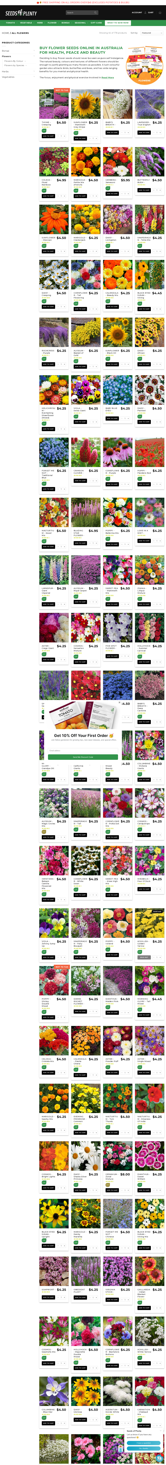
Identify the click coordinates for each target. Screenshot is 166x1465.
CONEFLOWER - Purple (112, 471)
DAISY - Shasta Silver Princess (80, 1176)
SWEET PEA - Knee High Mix (112, 881)
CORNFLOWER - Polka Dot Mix (112, 823)
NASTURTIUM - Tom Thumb (112, 1118)
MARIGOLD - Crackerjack (80, 238)
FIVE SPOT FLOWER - (111, 647)
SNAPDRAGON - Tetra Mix (144, 238)
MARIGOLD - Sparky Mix (48, 1117)
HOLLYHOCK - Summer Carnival (143, 648)
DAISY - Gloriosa (78, 1410)
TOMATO (10, 23)
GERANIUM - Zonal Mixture (112, 1176)
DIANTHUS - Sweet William (143, 1176)
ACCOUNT (137, 12)
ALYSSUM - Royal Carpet (80, 589)
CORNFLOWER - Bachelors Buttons (112, 1351)
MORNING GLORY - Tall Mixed (143, 1001)
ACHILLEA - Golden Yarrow (143, 943)
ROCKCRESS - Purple (48, 351)
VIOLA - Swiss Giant (80, 409)
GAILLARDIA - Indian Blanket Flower (143, 1293)
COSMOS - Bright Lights (48, 1175)
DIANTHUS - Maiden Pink (112, 1000)
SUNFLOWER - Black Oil (112, 351)
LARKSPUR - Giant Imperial (48, 590)
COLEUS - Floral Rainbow (47, 182)
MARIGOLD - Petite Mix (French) (80, 182)
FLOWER (52, 23)
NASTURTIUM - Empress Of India (143, 1118)
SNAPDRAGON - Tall (80, 822)
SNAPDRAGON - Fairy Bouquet (80, 943)
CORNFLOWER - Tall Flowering (80, 295)
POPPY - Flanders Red (144, 471)
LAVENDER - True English (143, 123)
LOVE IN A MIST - (142, 531)
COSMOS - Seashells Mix (49, 1350)
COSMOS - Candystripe (143, 822)
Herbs (5, 71)
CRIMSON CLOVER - (79, 471)
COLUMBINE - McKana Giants (143, 765)
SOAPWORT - (49, 1289)
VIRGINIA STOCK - (110, 1290)
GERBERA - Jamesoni (111, 181)
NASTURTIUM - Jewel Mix (48, 532)
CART (152, 12)
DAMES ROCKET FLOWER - (79, 1001)
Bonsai (5, 51)
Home (5, 33)
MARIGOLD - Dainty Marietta (80, 1234)
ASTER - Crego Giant (48, 647)
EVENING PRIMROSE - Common (80, 1118)
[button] (11, 23)
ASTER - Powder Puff (112, 1060)
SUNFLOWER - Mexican (48, 238)
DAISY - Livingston (111, 238)
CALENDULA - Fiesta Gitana (80, 1061)
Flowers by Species (14, 65)
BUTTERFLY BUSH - (143, 181)
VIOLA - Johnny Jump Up (48, 943)
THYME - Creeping (46, 123)
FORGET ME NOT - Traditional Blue (48, 474)
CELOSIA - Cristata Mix (48, 1060)
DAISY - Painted (141, 409)
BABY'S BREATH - (111, 123)
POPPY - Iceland (110, 942)
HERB (40, 23)
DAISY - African (141, 351)
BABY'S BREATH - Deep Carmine (142, 707)
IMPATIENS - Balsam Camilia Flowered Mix (48, 884)
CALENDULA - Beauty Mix (112, 294)
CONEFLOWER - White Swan (80, 881)
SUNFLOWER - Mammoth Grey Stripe (80, 124)
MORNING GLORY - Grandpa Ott (48, 765)
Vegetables (8, 77)
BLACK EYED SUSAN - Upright (48, 1234)
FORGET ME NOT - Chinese (112, 1234)
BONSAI (66, 23)
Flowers (6, 56)
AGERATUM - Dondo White (112, 1410)
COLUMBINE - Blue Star (48, 1410)
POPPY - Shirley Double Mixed (46, 1002)
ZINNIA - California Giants (78, 765)
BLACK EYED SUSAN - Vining (144, 295)
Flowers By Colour (13, 61)
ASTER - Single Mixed (143, 1060)
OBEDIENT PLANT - (79, 1290)
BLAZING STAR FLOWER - (79, 532)
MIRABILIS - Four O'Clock (143, 880)
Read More (108, 77)
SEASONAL (80, 23)
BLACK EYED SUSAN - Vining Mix (144, 1234)
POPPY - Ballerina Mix (112, 531)
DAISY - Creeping (46, 294)
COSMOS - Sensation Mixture (79, 648)
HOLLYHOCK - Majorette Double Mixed (80, 1353)
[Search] (95, 12)
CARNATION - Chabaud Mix (143, 1411)
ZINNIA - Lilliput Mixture (141, 590)
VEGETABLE (26, 23)
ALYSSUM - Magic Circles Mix (48, 823)
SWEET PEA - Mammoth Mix (112, 590)
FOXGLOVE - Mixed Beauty (112, 765)
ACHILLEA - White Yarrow (144, 1350)
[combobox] (82, 12)
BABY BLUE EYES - (111, 409)
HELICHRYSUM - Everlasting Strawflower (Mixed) (48, 413)
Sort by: (134, 33)
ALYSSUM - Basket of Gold (79, 352)
